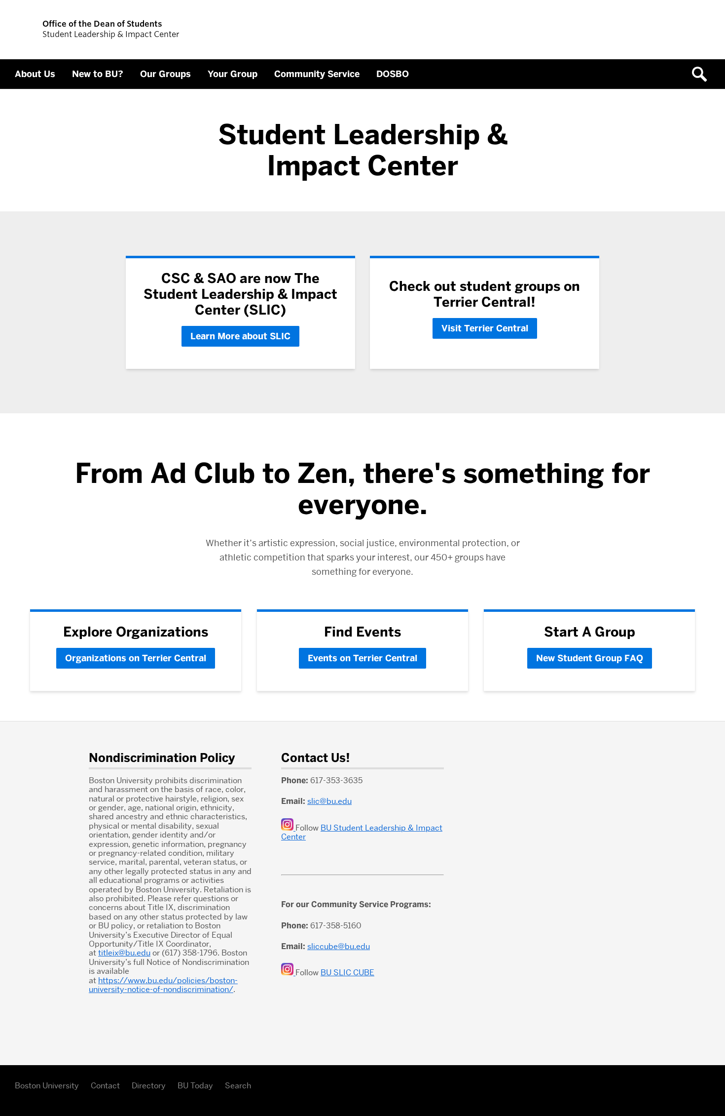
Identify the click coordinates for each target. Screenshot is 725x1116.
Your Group (232, 74)
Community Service (317, 74)
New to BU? (97, 74)
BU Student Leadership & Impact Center (361, 832)
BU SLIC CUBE (347, 972)
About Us (35, 74)
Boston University (47, 1085)
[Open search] (703, 74)
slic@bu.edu (329, 801)
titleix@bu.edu (124, 953)
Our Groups (165, 74)
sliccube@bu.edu (338, 946)
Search (238, 1085)
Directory (149, 1085)
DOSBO (392, 74)
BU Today (195, 1085)
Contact (105, 1085)
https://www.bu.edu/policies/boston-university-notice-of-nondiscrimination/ (163, 985)
